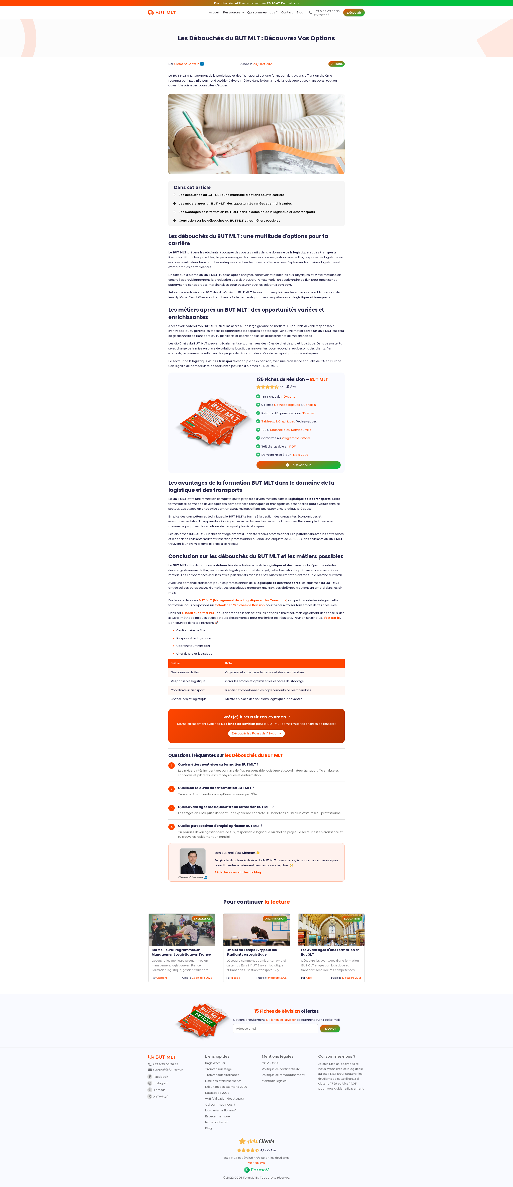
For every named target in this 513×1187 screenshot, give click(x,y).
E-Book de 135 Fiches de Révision (240, 605)
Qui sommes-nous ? (220, 1104)
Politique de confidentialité (281, 1069)
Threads (159, 1090)
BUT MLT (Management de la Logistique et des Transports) (243, 600)
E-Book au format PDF (198, 613)
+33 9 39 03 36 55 (165, 1064)
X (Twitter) (160, 1096)
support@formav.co (168, 1069)
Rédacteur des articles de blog (238, 872)
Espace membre (217, 1116)
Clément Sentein (187, 64)
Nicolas (235, 977)
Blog (208, 1128)
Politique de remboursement (283, 1075)
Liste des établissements (223, 1081)
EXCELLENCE (202, 918)
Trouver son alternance (222, 1075)
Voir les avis (256, 1163)
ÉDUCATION (352, 918)
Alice (309, 977)
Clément (161, 977)
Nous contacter (216, 1122)
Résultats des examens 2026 (226, 1087)
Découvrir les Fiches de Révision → (256, 733)
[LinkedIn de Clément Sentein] (202, 64)
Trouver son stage (218, 1069)
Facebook (160, 1077)
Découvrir (354, 12)
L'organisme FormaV (220, 1110)
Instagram (161, 1083)
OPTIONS (336, 63)
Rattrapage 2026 (217, 1093)
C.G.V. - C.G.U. (271, 1063)
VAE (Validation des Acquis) (224, 1098)
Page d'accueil (215, 1063)
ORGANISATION (275, 918)
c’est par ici (331, 618)
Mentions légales (274, 1081)
